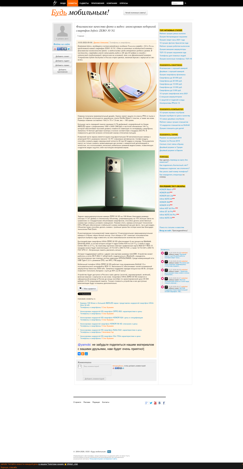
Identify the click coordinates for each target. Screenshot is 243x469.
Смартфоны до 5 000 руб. (170, 90)
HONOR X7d (165, 205)
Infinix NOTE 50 (166, 217)
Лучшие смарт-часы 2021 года (172, 39)
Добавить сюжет (62, 56)
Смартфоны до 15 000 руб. (171, 84)
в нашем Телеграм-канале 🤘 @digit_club (58, 464)
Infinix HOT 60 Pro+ (167, 208)
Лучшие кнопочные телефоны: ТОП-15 (176, 58)
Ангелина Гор (108, 332)
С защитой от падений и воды (172, 99)
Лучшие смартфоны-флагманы (173, 74)
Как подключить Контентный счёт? (174, 165)
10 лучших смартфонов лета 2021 (174, 93)
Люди (63, 3)
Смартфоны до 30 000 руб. (171, 77)
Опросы (124, 3)
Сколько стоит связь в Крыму (172, 144)
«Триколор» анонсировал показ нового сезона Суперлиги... (177, 273)
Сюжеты (72, 3)
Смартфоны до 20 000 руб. (171, 80)
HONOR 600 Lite (166, 195)
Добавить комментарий (94, 378)
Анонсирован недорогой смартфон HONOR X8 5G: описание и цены (108, 323)
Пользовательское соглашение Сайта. (103, 459)
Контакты (105, 402)
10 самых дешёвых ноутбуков (172, 118)
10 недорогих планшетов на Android (175, 125)
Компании (112, 3)
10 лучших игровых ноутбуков (172, 112)
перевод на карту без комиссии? (174, 160)
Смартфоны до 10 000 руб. (171, 87)
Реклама (87, 402)
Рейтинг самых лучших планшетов (174, 122)
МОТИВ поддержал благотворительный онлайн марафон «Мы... (176, 289)
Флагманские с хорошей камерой (173, 68)
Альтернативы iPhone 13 (170, 103)
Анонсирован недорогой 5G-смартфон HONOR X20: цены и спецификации (111, 317)
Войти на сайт (62, 44)
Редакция (96, 402)
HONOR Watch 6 (166, 189)
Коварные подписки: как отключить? (175, 168)
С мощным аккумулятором (171, 96)
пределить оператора (173, 174)
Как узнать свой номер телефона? (174, 171)
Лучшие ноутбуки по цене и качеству (175, 115)
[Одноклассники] (82, 353)
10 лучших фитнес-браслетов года (174, 43)
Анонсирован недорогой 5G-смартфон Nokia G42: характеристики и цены (111, 330)
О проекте (77, 402)
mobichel (184, 252)
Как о (162, 174)
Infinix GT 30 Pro (166, 211)
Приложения (97, 3)
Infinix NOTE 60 (166, 199)
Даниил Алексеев (101, 42)
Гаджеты (84, 3)
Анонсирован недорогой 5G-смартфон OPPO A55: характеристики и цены (111, 311)
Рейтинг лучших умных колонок (173, 33)
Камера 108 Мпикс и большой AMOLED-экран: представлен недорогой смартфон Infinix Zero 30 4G (117, 304)
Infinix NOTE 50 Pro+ (168, 214)
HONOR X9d (165, 202)
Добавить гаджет (62, 60)
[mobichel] (166, 253)
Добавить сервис (62, 65)
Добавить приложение (62, 70)
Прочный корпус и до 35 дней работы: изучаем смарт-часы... (175, 256)
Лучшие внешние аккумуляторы (173, 49)
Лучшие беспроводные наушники (173, 36)
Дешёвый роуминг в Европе (171, 150)
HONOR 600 (165, 192)
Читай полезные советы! (135, 12)
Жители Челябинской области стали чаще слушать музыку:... (177, 281)
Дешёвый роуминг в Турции (171, 147)
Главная (80, 36)
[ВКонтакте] (79, 353)
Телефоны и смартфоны (120, 42)
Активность (165, 250)
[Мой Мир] (86, 353)
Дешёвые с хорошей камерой (172, 71)
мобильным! (80, 11)
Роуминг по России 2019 (170, 141)
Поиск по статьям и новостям (172, 227)
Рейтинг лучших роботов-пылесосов (174, 46)
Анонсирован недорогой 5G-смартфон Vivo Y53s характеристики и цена (110, 336)
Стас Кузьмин (108, 307)
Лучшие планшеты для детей (172, 128)
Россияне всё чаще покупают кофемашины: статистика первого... (177, 264)
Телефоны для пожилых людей (173, 55)
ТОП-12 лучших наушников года (173, 52)
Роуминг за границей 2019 (170, 137)
